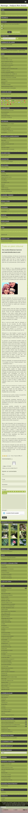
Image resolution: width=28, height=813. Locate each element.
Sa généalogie (4, 567)
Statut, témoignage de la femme (7, 714)
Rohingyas (3, 82)
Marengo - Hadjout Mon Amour (13, 5)
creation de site (4, 234)
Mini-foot (3, 184)
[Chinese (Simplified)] (8, 104)
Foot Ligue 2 (3, 178)
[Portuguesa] (25, 100)
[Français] (2, 100)
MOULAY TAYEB (5, 201)
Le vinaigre (3, 653)
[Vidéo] (24, 491)
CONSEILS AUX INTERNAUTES (7, 606)
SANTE (3, 555)
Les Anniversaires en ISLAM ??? (7, 659)
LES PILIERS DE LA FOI (7, 718)
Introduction (3, 565)
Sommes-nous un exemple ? (7, 240)
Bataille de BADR (4, 597)
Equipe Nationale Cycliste (6, 177)
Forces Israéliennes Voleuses (7, 61)
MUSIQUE (3, 215)
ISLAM (2, 586)
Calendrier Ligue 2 (4, 175)
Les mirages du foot (5, 182)
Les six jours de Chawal (6, 664)
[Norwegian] (14, 102)
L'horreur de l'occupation (6, 66)
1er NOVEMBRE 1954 (5, 138)
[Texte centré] (15, 491)
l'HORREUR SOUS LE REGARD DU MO (9, 68)
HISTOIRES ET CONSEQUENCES (10, 136)
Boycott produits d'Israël (6, 94)
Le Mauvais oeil (4, 643)
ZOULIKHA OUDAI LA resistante (7, 149)
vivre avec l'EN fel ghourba (6, 191)
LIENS (2, 227)
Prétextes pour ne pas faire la (7, 668)
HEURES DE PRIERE (5, 614)
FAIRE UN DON (4, 609)
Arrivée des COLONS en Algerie (7, 123)
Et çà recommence (5, 112)
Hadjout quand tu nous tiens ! (7, 63)
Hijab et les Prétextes (5, 616)
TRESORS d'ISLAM (5, 689)
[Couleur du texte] (11, 491)
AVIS (2, 789)
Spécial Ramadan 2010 (5, 684)
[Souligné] (7, 491)
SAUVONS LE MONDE (6, 84)
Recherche (3, 792)
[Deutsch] (19, 100)
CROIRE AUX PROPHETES (7, 731)
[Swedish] (5, 102)
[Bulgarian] (22, 102)
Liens (2, 229)
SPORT (3, 171)
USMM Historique (4, 187)
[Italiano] (16, 100)
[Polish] (11, 102)
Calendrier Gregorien (5, 598)
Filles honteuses (4, 697)
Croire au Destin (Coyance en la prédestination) (13, 724)
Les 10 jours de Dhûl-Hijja (6, 655)
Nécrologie (3, 79)
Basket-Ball (3, 173)
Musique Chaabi (4, 217)
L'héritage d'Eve (4, 702)
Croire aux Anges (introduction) (13, 722)
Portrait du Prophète (5, 572)
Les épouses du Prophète (6, 576)
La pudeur (3, 629)
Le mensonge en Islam (5, 645)
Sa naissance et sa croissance (7, 568)
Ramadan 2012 (4, 675)
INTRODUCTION (4, 728)
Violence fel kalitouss (5, 189)
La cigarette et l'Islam (5, 559)
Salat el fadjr (3, 678)
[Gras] (3, 491)
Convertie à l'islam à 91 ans (6, 59)
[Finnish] (19, 102)
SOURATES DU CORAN (7, 735)
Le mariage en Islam (5, 641)
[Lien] (18, 491)
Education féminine (5, 695)
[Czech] (2, 104)
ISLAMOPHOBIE (5, 108)
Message (4, 489)
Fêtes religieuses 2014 (5, 613)
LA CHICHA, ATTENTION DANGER (8, 557)
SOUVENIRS (4, 207)
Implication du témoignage (6, 577)
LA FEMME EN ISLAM (6, 693)
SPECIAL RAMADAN (6, 750)
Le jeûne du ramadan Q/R (6, 637)
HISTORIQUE (4, 121)
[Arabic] (13, 100)
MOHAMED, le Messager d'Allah (9, 563)
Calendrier (3, 13)
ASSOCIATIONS (4, 785)
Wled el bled (3, 223)
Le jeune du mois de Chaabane (7, 636)
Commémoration (4, 58)
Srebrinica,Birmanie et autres (7, 86)
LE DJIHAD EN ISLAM (5, 634)
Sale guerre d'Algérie (5, 147)
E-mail (3, 479)
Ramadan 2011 (4, 673)
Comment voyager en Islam (6, 602)
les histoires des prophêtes (6, 662)
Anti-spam (4, 510)
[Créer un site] (5, 810)
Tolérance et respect (5, 687)
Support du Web (22, 50)
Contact (2, 799)
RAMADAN (4, 757)
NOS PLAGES (4, 165)
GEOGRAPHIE (5, 159)
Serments (3, 713)
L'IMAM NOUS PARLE (5, 620)
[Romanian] (8, 102)
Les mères (3, 707)
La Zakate (3, 630)
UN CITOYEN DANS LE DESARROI (8, 88)
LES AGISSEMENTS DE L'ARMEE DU (9, 74)
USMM (2, 186)
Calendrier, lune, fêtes (5, 600)
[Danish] (25, 102)
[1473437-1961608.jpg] (10, 288)
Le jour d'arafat (4, 639)
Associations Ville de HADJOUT (9, 783)
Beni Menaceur (4, 125)
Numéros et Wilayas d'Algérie (7, 161)
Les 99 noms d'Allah (5, 657)
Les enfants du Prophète (6, 661)
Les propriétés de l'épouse (6, 709)
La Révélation (4, 570)
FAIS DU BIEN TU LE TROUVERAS (8, 611)
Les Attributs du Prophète (6, 574)
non (3, 28)
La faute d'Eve (4, 704)
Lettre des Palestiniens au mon (7, 75)
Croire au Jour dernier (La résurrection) (13, 726)
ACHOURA (3, 591)
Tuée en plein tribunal (5, 115)
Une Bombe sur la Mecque (6, 117)
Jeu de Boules (4, 180)
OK (17, 38)
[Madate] (15, 810)
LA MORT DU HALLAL (5, 70)
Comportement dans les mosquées (8, 604)
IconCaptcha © (22, 514)
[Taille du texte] (9, 491)
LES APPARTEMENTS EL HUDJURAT (9, 737)
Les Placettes (4, 132)
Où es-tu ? (3, 145)
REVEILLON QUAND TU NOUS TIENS (9, 676)
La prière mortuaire (5, 627)
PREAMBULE (4, 17)
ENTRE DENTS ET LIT (7, 746)
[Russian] (2, 102)
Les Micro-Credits (4, 197)
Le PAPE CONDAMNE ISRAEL (7, 72)
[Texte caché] (20, 491)
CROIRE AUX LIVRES (5, 729)
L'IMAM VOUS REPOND (6, 621)
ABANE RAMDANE (5, 142)
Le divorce (3, 706)
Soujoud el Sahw (4, 682)
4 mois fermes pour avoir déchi (7, 110)
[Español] (8, 100)
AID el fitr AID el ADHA (5, 593)
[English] (5, 100)
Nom (3, 474)
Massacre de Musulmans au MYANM (8, 77)
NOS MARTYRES (5, 153)
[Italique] (5, 491)
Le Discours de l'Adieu (5, 632)
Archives (3, 12)
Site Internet (4, 484)
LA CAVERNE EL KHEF (7, 741)
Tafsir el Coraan (4, 685)
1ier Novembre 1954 (5, 209)
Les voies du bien (4, 666)
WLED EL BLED (5, 221)
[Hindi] (17, 102)
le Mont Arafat (4, 648)
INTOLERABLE (4, 113)
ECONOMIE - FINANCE (7, 195)
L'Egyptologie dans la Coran (6, 618)
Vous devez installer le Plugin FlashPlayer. (9, 50)
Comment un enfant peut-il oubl (7, 143)
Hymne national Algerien (6, 127)
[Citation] (13, 491)
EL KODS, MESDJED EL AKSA (7, 607)
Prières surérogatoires (5, 669)
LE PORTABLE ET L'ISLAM (6, 650)
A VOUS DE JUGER (6, 92)
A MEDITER (3, 590)
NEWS (2, 54)
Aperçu (5, 493)
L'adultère (3, 700)
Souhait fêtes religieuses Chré (7, 680)
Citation (2, 56)
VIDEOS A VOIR (5, 238)
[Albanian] (11, 104)
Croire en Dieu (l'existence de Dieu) (13, 721)
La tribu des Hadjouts (5, 129)
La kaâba (3, 623)
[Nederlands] (22, 100)
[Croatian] (5, 104)
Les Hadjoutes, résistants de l (7, 130)
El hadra (3, 203)
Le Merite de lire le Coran (6, 646)
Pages (2, 9)
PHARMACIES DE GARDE (8, 42)
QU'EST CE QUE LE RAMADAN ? (8, 671)
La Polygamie (4, 625)
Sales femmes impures (5, 711)
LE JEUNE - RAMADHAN (13, 588)
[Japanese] (10, 100)
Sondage (3, 798)
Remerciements (4, 81)
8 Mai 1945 (3, 140)
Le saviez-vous (4, 652)
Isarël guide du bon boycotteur (7, 65)
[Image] (22, 491)
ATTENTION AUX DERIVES (7, 595)
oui (3, 25)
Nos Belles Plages (5, 167)
